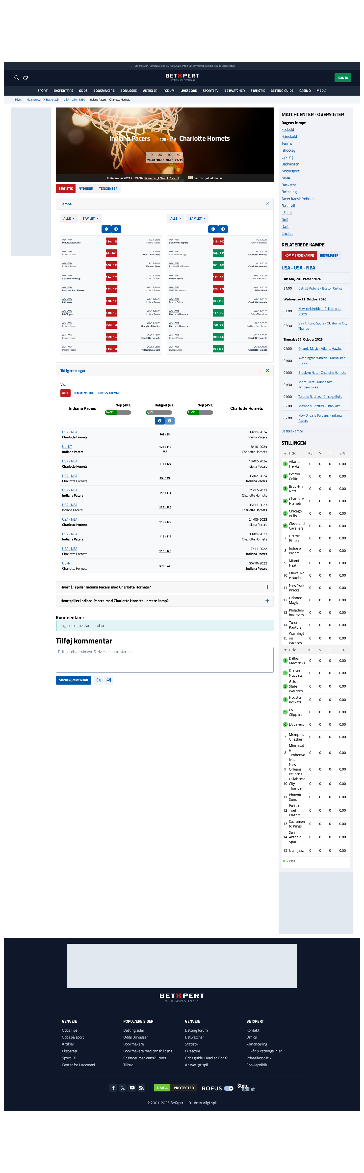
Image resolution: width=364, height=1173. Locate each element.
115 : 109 (165, 521)
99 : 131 (218, 348)
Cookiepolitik (256, 1065)
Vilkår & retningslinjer (264, 1051)
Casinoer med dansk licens (144, 1058)
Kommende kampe (299, 255)
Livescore (189, 90)
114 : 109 (111, 277)
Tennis (287, 143)
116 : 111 (165, 536)
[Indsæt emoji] (98, 680)
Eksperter (70, 1051)
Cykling (287, 157)
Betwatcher (234, 90)
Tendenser (108, 188)
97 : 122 (164, 565)
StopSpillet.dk (228, 66)
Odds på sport (73, 1037)
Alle (67, 218)
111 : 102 (165, 463)
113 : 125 (165, 551)
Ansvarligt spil (196, 1065)
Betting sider (133, 1030)
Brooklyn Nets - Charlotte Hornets (322, 372)
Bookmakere (103, 90)
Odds (83, 90)
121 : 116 (165, 448)
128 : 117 (111, 300)
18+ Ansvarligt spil (201, 1103)
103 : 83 (164, 434)
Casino (305, 90)
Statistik (257, 90)
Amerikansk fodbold (297, 199)
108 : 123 (111, 265)
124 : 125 (165, 507)
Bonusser (128, 90)
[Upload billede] (108, 680)
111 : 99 (218, 277)
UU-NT (67, 446)
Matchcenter (33, 100)
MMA (286, 178)
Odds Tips (69, 1030)
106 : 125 (111, 324)
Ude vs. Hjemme (109, 393)
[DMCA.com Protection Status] (175, 1087)
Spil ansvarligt (141, 66)
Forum (169, 90)
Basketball (52, 100)
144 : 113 (165, 492)
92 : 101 (111, 253)
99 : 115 (164, 478)
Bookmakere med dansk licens (147, 1051)
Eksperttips (63, 90)
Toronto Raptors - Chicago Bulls (320, 396)
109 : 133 (111, 336)
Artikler (150, 90)
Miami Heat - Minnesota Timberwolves (315, 384)
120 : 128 (218, 289)
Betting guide (282, 90)
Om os (251, 1037)
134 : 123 (111, 241)
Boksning (289, 192)
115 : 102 (218, 241)
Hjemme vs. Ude (84, 393)
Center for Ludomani (78, 1065)
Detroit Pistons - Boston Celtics (320, 288)
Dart (285, 226)
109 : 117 (218, 253)
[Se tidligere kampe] (160, 421)
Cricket (287, 233)
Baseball (288, 206)
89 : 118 (218, 300)
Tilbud (128, 1065)
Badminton (290, 164)
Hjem (18, 100)
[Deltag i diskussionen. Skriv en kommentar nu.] (165, 660)
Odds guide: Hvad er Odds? (206, 1058)
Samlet (89, 218)
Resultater (329, 255)
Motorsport (291, 171)
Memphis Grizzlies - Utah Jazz (319, 405)
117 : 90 (218, 312)
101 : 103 (218, 265)
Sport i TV (210, 90)
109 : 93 (218, 324)
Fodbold (288, 129)
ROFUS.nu (174, 66)
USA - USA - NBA (74, 100)
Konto (343, 77)
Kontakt (252, 1030)
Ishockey (288, 150)
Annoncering (256, 1044)
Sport (43, 90)
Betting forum (196, 1030)
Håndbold (289, 136)
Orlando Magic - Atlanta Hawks (320, 348)
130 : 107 (111, 312)
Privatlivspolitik (258, 1058)
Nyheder (85, 188)
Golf (285, 219)
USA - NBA (67, 239)
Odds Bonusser (135, 1037)
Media (321, 90)
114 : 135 (111, 348)
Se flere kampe (292, 431)
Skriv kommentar (73, 680)
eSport (287, 212)
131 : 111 (111, 289)
